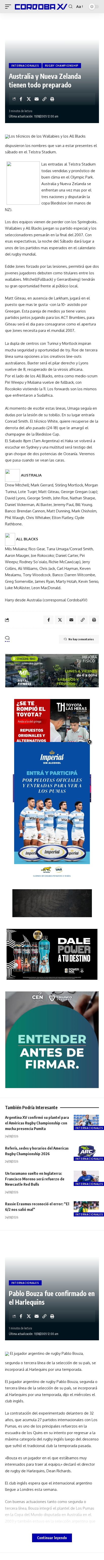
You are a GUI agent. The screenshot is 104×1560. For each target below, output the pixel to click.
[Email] (36, 99)
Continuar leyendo (52, 1538)
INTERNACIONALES (25, 65)
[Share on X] (28, 99)
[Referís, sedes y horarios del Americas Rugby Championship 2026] (86, 1153)
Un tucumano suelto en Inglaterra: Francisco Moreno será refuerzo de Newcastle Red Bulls (34, 1179)
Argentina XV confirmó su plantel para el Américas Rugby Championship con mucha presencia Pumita (37, 1123)
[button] (9, 6)
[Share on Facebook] (20, 99)
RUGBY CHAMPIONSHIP (62, 65)
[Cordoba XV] (40, 6)
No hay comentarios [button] (81, 639)
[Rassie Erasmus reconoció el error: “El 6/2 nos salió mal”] (86, 1208)
